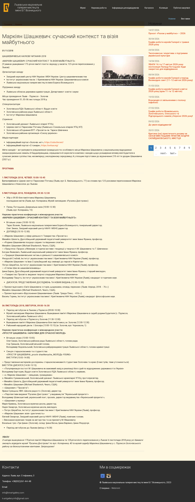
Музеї (83, 8)
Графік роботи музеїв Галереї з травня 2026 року (168, 43)
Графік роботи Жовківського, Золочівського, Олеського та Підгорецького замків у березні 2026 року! (170, 113)
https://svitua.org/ (49, 145)
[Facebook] (102, 476)
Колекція (163, 8)
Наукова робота (98, 8)
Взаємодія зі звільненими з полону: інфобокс (167, 101)
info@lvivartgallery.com (13, 492)
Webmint (115, 488)
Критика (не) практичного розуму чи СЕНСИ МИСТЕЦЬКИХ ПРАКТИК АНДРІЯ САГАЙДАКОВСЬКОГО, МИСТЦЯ (168, 136)
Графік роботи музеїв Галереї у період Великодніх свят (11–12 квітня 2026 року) (170, 79)
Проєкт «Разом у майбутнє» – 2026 (166, 33)
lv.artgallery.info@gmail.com (15, 498)
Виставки (185, 18)
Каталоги (149, 8)
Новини (171, 18)
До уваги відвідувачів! (159, 124)
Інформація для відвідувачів (125, 8)
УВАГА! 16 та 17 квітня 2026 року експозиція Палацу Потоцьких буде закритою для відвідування (167, 66)
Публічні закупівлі (181, 8)
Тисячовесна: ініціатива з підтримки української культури (168, 54)
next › (163, 153)
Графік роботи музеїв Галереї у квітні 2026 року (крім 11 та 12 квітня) (167, 90)
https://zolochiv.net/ (54, 142)
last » (173, 153)
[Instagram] (108, 476)
